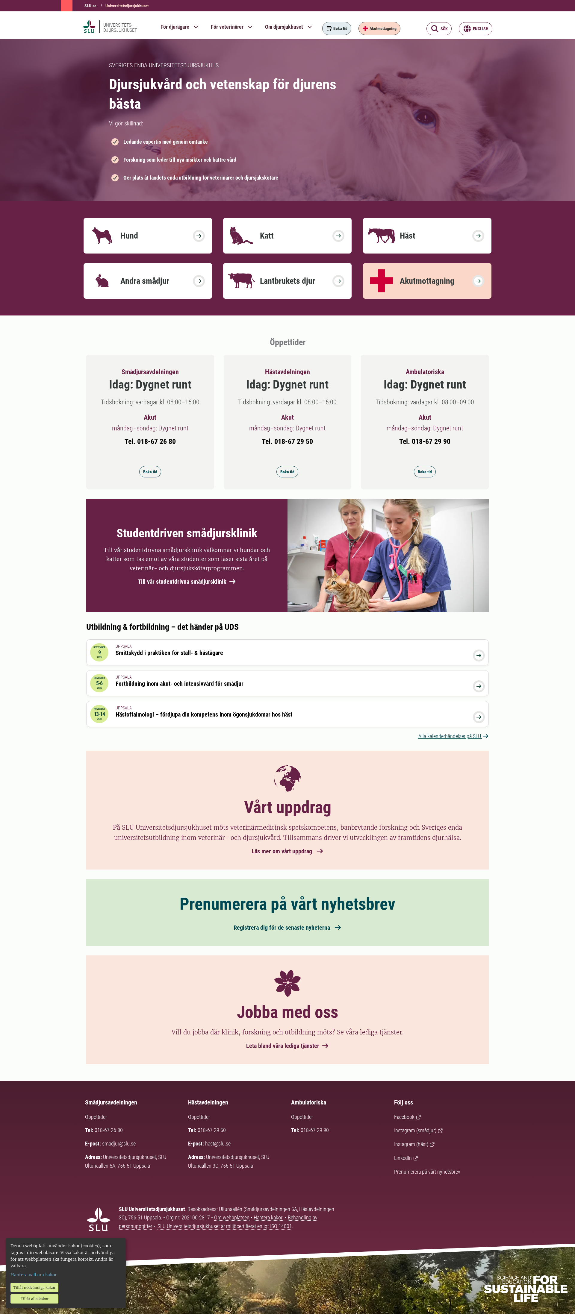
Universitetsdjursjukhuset (127, 5)
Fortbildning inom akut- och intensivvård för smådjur (179, 683)
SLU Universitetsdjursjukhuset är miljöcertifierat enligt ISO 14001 (225, 1226)
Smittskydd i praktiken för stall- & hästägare (169, 652)
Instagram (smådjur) (415, 1130)
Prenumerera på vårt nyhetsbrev (427, 1172)
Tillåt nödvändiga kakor (34, 1287)
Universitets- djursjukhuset (120, 27)
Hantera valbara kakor (33, 1274)
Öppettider (96, 1117)
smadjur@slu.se (119, 1143)
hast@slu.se (218, 1143)
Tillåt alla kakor (35, 1299)
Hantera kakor (269, 1217)
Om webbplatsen (231, 1217)
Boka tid (150, 471)
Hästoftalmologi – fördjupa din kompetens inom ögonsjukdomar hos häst (204, 714)
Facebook (404, 1117)
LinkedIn (403, 1158)
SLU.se (90, 5)
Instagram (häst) (411, 1144)
